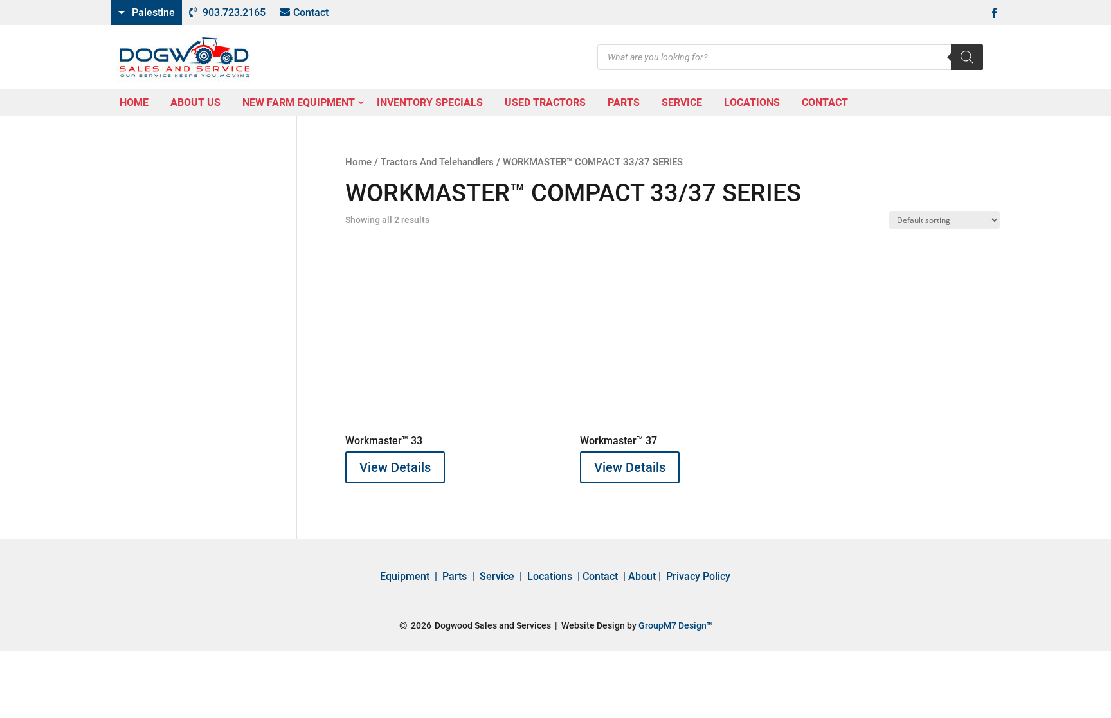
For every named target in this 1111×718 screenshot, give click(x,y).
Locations (549, 576)
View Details (395, 467)
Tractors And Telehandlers (437, 162)
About (642, 576)
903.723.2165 (234, 12)
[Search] (967, 57)
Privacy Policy (698, 576)
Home (358, 162)
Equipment (404, 576)
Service (497, 576)
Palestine (153, 12)
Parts (454, 576)
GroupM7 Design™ (675, 625)
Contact (311, 12)
